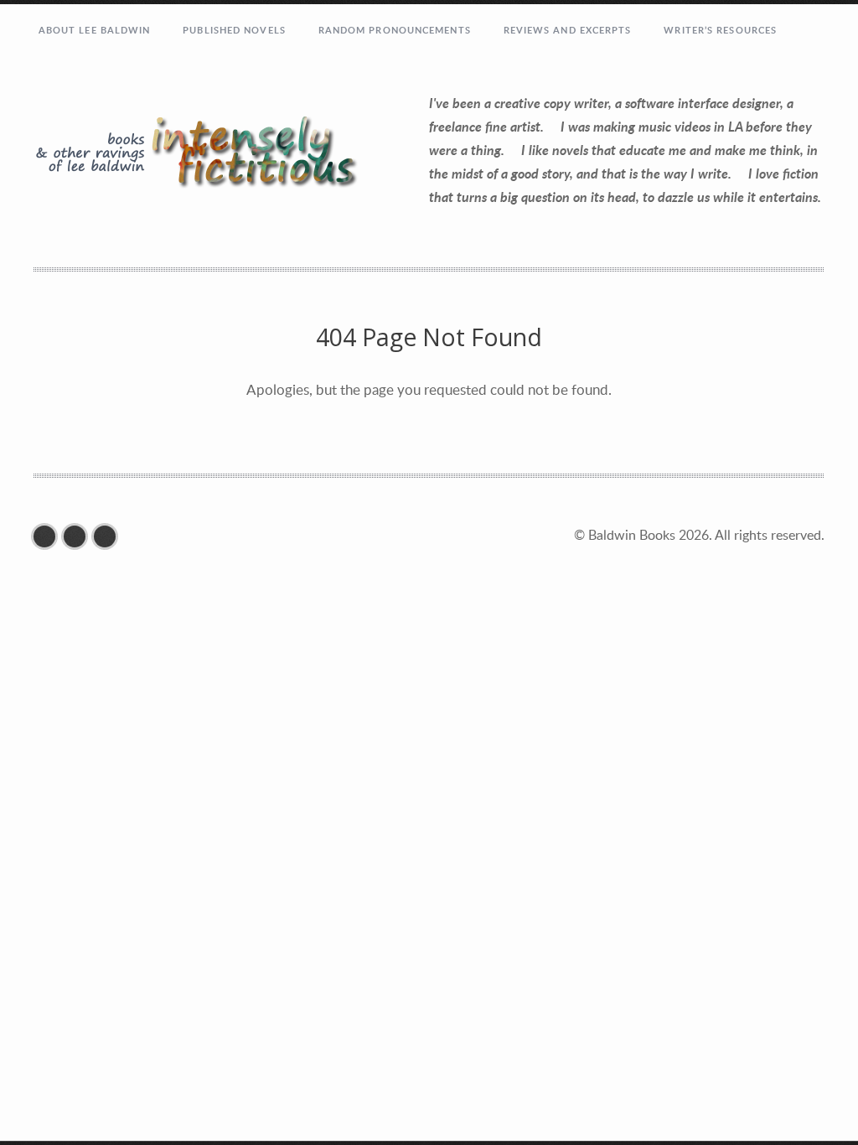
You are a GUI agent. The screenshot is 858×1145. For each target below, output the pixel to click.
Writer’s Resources (720, 29)
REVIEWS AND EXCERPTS (568, 29)
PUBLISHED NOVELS (234, 29)
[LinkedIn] (109, 536)
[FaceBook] (49, 536)
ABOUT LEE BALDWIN (95, 29)
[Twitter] (79, 536)
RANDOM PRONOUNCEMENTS (394, 29)
